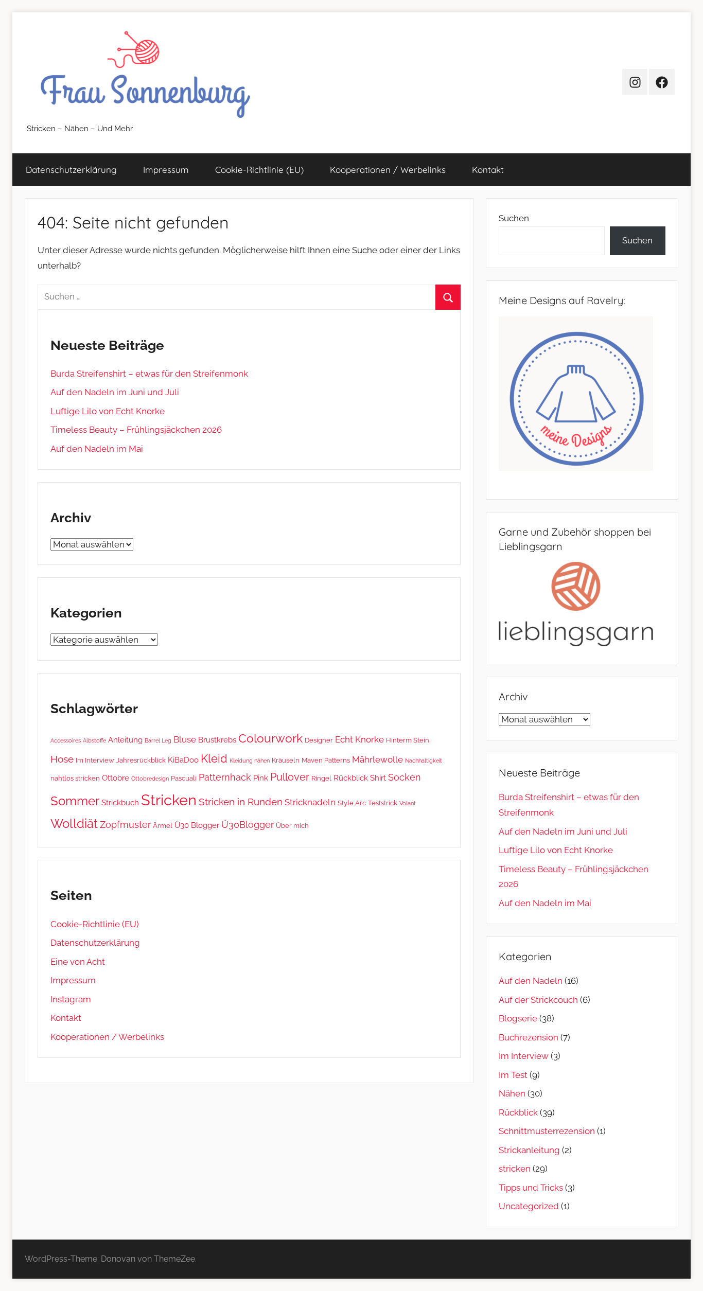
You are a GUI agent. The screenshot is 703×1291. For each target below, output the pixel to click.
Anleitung (125, 740)
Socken (404, 777)
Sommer (74, 800)
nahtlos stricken (75, 778)
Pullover (289, 777)
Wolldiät (74, 823)
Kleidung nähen (250, 760)
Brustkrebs (217, 740)
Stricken (169, 800)
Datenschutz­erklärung (71, 169)
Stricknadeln (310, 802)
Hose (62, 759)
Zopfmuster (125, 824)
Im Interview (95, 760)
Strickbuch (120, 802)
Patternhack (225, 777)
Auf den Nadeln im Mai (96, 449)
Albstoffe (94, 740)
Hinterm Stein (407, 740)
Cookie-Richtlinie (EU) (259, 169)
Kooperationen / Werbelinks (388, 169)
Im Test (513, 1075)
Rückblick (350, 778)
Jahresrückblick (141, 760)
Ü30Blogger (247, 824)
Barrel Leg (158, 740)
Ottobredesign (150, 778)
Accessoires (65, 740)
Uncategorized (529, 1206)
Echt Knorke (359, 739)
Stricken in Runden (241, 801)
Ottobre (115, 778)
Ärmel (162, 825)
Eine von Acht (77, 962)
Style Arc (352, 803)
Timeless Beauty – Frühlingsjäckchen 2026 (136, 430)
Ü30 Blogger (196, 825)
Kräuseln (286, 760)
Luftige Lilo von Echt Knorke (107, 411)
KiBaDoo (183, 760)
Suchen (514, 218)
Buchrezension (528, 1037)
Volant (407, 803)
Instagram (70, 999)
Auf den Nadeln (531, 981)
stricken (515, 1168)
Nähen (512, 1093)
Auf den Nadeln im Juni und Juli (114, 392)
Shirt (378, 778)
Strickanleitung (529, 1150)
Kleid (214, 758)
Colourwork (270, 738)
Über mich (292, 825)
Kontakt (488, 169)
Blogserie (518, 1018)
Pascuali (184, 778)
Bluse (184, 739)
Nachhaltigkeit (423, 760)
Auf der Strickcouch (538, 1000)
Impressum (166, 169)
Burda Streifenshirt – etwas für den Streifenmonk (149, 373)
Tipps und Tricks (531, 1187)
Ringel (321, 778)
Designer (319, 740)
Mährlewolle (377, 759)
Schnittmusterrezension (547, 1131)
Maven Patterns (326, 760)
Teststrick (382, 803)
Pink (260, 778)
